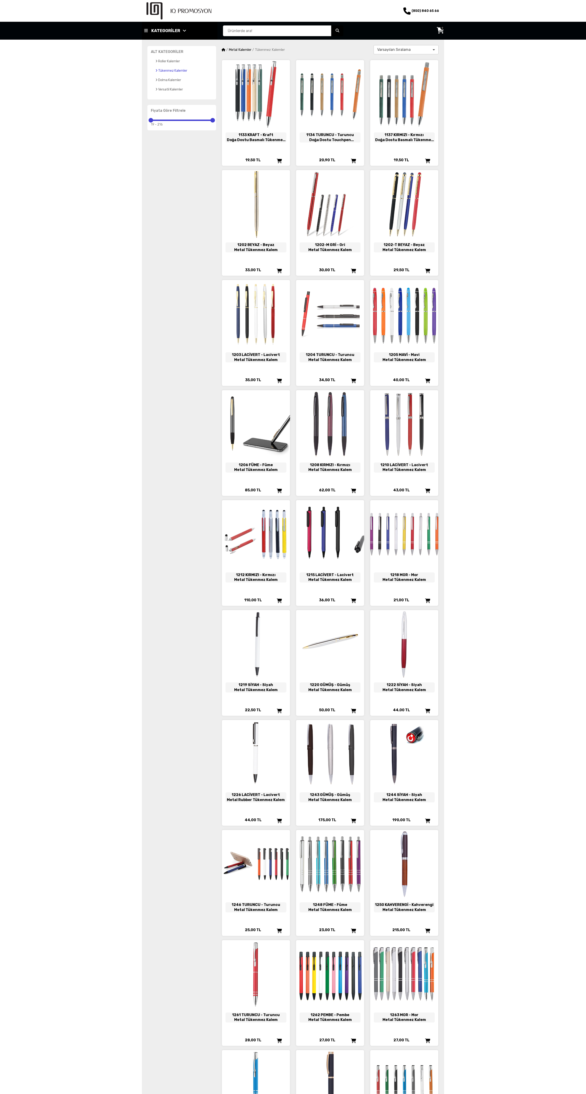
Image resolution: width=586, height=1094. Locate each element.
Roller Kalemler (169, 61)
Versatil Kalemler (170, 89)
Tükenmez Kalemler (172, 71)
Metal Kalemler (240, 50)
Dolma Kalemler (169, 80)
